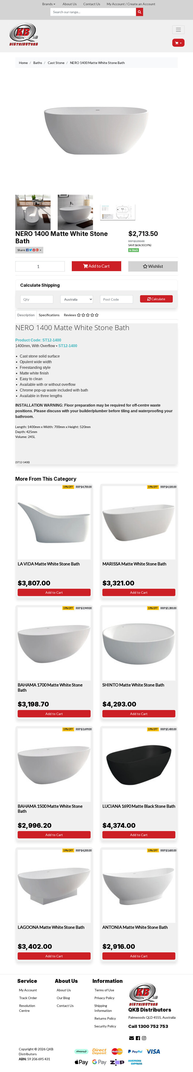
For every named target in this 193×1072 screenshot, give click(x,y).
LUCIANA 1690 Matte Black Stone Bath (138, 806)
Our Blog (63, 998)
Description (26, 315)
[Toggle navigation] (178, 29)
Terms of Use (104, 990)
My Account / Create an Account (131, 4)
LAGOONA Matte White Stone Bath (51, 927)
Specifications (49, 315)
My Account (28, 990)
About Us (70, 4)
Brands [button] (47, 4)
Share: (21, 250)
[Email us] (131, 1038)
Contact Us (91, 4)
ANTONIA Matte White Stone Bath (135, 927)
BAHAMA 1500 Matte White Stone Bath (50, 808)
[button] (153, 266)
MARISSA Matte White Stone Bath (134, 563)
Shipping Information (103, 1008)
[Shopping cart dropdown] (178, 43)
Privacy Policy (104, 998)
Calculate (158, 299)
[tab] (26, 314)
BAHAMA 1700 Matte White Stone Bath (50, 687)
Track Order (28, 998)
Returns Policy (105, 1018)
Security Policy (105, 1026)
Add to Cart (99, 266)
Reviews (70, 315)
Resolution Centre (27, 1008)
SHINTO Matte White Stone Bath (133, 684)
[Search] (139, 12)
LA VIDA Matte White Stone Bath (49, 563)
